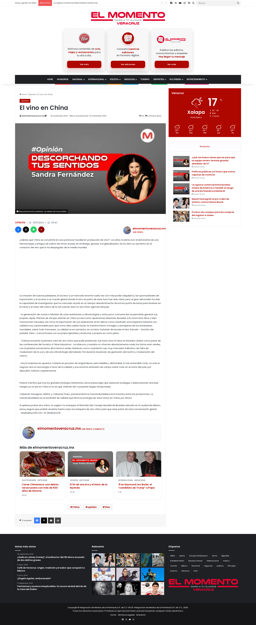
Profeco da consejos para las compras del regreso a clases (213, 214)
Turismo (144, 79)
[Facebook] (18, 229)
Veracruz (185, 571)
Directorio (141, 614)
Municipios (62, 79)
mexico (226, 561)
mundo (173, 566)
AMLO (172, 555)
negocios (208, 566)
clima (214, 555)
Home (50, 79)
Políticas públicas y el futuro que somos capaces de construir (213, 173)
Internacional (96, 79)
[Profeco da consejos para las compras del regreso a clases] (181, 216)
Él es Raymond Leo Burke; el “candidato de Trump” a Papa (136, 486)
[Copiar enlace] (41, 229)
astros (182, 555)
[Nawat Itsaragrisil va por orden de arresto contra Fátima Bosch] (181, 203)
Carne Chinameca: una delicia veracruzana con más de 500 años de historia (40, 488)
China (75, 507)
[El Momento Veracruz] (128, 18)
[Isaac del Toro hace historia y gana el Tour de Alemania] (103, 574)
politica (220, 566)
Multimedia (175, 79)
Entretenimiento (196, 79)
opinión (92, 507)
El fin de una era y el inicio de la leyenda (88, 486)
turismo (173, 571)
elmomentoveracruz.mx (33, 116)
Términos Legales (126, 614)
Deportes (158, 79)
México (184, 566)
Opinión (32, 94)
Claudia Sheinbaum (198, 555)
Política (114, 79)
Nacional (77, 79)
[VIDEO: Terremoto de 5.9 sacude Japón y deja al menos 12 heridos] (152, 559)
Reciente (205, 146)
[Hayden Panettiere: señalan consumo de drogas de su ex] (103, 588)
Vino (107, 507)
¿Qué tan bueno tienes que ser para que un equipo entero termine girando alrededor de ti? (213, 160)
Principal (231, 566)
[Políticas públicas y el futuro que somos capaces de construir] (181, 175)
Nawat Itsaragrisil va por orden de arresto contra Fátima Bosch (210, 200)
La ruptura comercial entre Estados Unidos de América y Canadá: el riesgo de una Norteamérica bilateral (104, 2)
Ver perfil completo (92, 429)
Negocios (129, 79)
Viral (195, 571)
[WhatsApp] (34, 229)
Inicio (24, 94)
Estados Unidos (195, 561)
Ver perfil (138, 232)
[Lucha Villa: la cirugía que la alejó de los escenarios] (152, 574)
